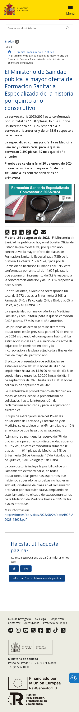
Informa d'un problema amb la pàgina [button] (37, 578)
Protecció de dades (55, 623)
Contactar (14, 623)
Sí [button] (14, 568)
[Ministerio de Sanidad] (18, 9)
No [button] (26, 568)
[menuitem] (20, 619)
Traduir (10, 41)
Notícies (49, 52)
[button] (70, 7)
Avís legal (40, 619)
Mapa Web (57, 619)
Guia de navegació (19, 619)
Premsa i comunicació (29, 52)
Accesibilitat (31, 623)
